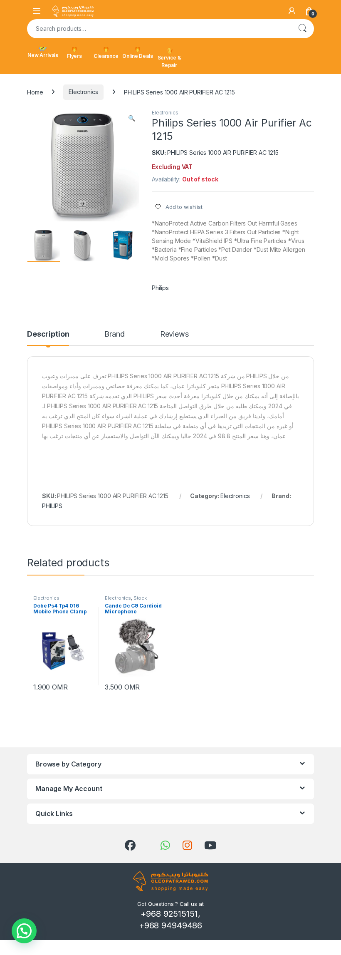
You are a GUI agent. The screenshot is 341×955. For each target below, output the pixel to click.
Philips (160, 287)
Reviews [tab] (174, 334)
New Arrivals (42, 55)
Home (35, 91)
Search (302, 28)
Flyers (74, 56)
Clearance (106, 56)
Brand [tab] (114, 334)
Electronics (83, 91)
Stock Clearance (126, 600)
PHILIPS (52, 505)
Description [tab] (48, 334)
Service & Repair (169, 61)
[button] (131, 118)
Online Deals (137, 56)
